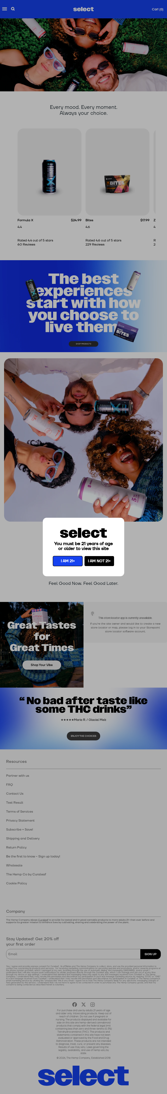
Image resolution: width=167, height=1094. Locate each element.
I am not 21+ (99, 561)
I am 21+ (68, 561)
